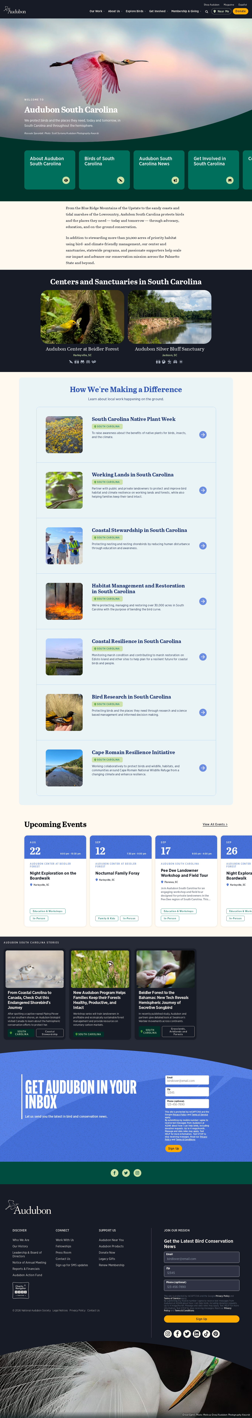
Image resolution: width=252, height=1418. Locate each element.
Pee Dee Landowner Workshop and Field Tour (186, 881)
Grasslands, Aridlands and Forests (178, 1031)
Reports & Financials (26, 1269)
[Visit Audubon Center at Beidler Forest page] (82, 328)
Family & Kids (106, 918)
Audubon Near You (111, 1240)
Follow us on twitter (126, 1173)
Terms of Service (199, 1114)
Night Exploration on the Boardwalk (55, 881)
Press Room (63, 1252)
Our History (20, 1246)
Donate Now (107, 1252)
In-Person (39, 918)
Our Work (96, 11)
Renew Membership (112, 1265)
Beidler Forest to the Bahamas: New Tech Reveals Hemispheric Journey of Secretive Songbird (165, 994)
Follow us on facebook (114, 1173)
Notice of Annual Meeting (29, 1262)
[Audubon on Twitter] (187, 1334)
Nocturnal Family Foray (121, 881)
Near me (223, 11)
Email (170, 1077)
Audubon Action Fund (27, 1275)
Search (207, 11)
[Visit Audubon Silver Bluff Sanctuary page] (169, 328)
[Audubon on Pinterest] (216, 1334)
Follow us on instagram (137, 1173)
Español (243, 4)
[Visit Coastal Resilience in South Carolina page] (126, 657)
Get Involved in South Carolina (210, 161)
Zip (168, 1089)
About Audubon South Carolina (47, 161)
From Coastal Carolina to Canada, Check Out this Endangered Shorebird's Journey (34, 994)
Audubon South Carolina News (155, 161)
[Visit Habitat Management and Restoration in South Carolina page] (126, 601)
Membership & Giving (185, 11)
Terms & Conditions (185, 1139)
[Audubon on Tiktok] (206, 1334)
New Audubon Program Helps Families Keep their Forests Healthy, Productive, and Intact (100, 994)
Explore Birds (134, 11)
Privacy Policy (180, 1114)
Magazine (229, 4)
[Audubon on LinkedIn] (197, 1334)
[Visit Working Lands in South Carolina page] (126, 490)
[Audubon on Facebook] (177, 1334)
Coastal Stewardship (50, 1033)
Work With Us (65, 1240)
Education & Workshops (48, 911)
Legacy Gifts (107, 1259)
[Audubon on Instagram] (168, 1334)
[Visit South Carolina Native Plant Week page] (126, 434)
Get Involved (157, 11)
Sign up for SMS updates (72, 1265)
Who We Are (21, 1240)
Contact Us (63, 1259)
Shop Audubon (211, 4)
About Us (114, 11)
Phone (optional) (175, 1101)
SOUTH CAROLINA (108, 426)
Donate (240, 11)
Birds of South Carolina (99, 161)
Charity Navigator (21, 1290)
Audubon (15, 9)
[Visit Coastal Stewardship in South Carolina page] (126, 545)
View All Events (214, 824)
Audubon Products (111, 1246)
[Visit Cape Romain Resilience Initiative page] (126, 768)
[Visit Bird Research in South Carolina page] (126, 712)
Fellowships (63, 1246)
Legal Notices (60, 1310)
